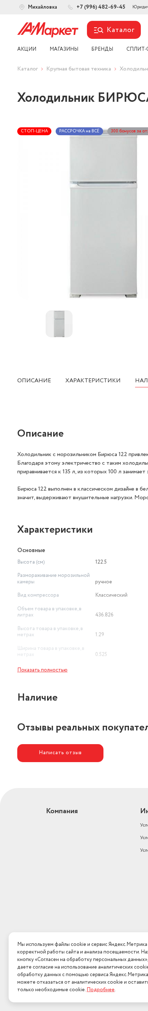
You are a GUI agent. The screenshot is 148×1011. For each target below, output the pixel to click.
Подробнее (101, 989)
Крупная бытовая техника (78, 69)
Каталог (27, 69)
